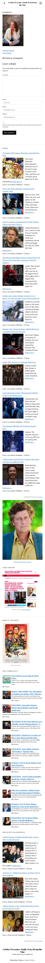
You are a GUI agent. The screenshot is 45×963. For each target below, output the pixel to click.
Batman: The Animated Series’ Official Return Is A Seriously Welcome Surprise (21, 330)
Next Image (7, 53)
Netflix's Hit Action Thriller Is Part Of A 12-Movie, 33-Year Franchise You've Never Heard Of (21, 297)
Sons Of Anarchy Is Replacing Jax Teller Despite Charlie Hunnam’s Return (21, 223)
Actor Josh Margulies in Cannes (22, 562)
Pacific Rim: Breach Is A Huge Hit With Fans (19, 362)
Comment (5, 75)
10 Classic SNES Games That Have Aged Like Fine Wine (21, 154)
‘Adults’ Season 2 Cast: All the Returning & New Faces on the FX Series (21, 907)
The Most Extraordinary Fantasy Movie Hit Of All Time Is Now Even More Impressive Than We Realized (21, 260)
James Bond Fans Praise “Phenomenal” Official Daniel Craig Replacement (20, 394)
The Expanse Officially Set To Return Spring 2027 (19, 427)
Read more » (17, 181)
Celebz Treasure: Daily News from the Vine (22, 950)
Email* (4, 106)
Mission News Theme (16, 960)
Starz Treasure (26, 609)
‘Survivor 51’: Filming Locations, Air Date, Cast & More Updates (21, 874)
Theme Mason (39, 496)
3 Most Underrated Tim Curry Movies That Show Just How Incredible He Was (21, 460)
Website (5, 114)
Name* (4, 99)
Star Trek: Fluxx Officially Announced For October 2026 (18, 190)
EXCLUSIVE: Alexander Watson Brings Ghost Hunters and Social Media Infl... (24, 707)
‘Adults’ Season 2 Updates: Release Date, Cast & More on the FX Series (21, 838)
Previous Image (8, 50)
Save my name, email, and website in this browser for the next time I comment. (22, 126)
